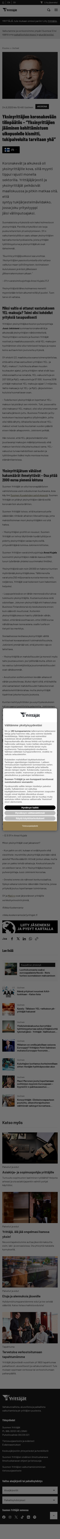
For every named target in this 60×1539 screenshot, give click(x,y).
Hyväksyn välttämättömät (30, 813)
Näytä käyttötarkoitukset (30, 818)
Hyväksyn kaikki (30, 807)
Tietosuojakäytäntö (30, 826)
